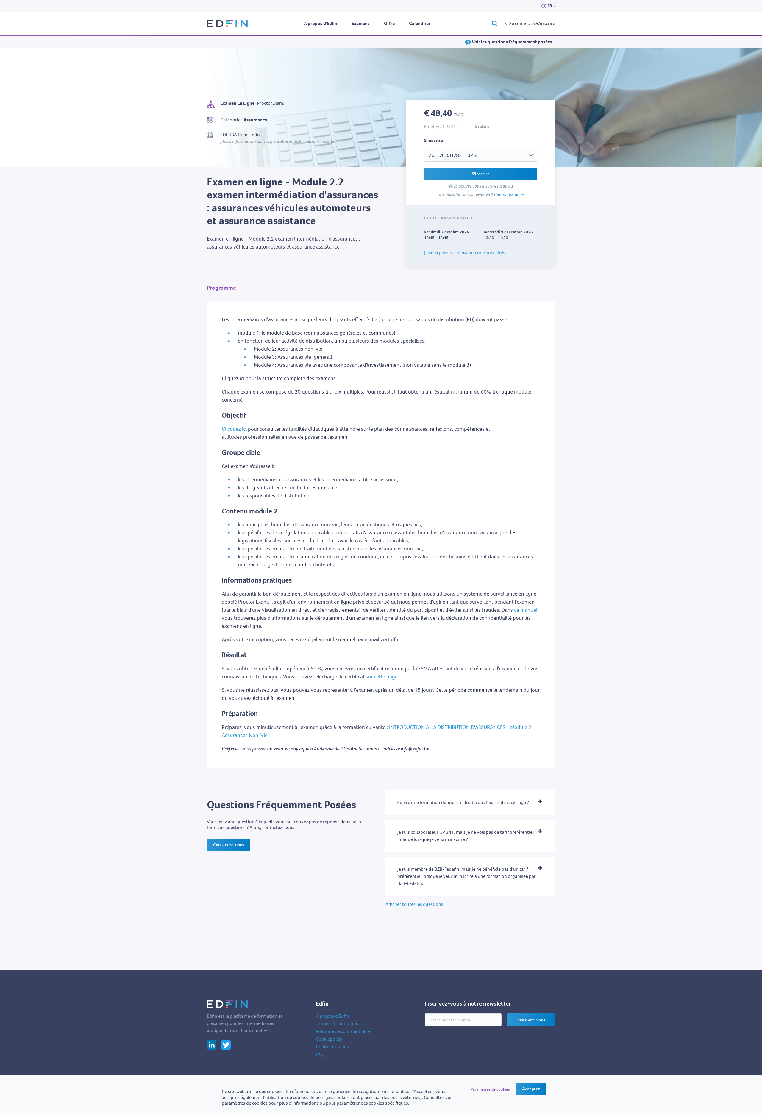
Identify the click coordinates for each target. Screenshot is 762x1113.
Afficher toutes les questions (414, 904)
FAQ (320, 1054)
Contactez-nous (509, 195)
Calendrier (419, 23)
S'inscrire (481, 174)
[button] (470, 802)
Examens (361, 23)
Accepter (531, 1089)
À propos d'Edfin (320, 23)
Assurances (255, 120)
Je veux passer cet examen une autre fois (464, 252)
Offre (389, 23)
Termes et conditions (337, 1023)
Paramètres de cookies (490, 1089)
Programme (221, 287)
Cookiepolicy (329, 1039)
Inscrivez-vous (531, 1020)
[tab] (470, 802)
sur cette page (382, 676)
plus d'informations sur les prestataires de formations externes (278, 141)
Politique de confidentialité (343, 1031)
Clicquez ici (234, 429)
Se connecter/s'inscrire (532, 23)
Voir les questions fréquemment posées (511, 42)
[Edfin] (228, 24)
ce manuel (525, 610)
